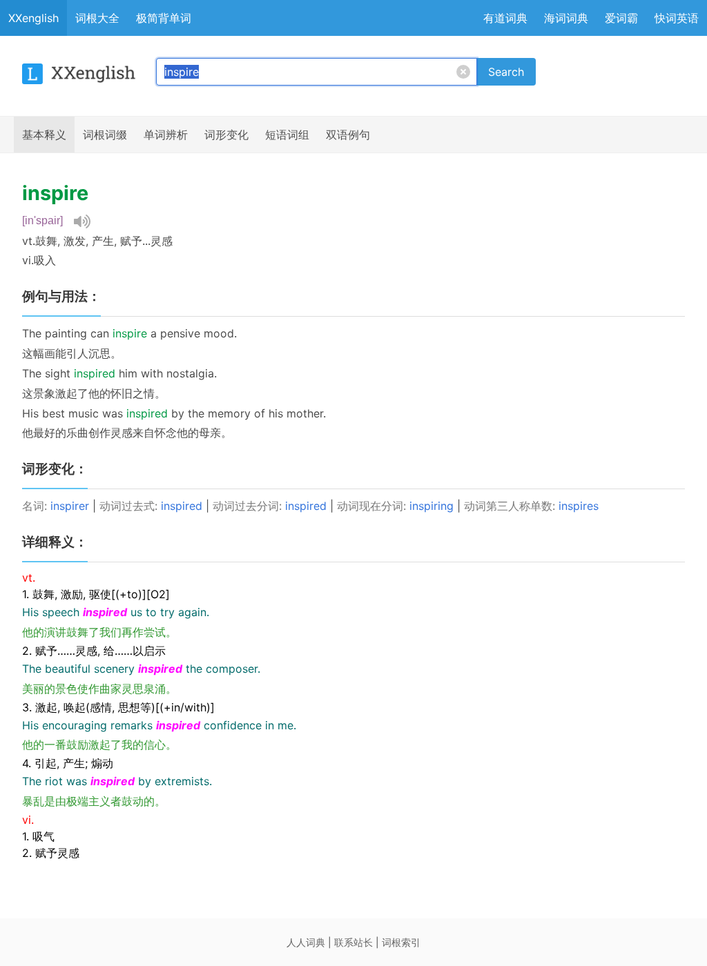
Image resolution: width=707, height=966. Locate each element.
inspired (181, 506)
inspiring (431, 506)
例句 (348, 134)
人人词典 (306, 942)
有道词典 (505, 18)
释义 (44, 134)
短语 (287, 134)
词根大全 (97, 18)
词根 (105, 134)
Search (506, 72)
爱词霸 (621, 18)
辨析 (166, 134)
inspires (579, 506)
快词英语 (677, 18)
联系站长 (353, 942)
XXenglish (33, 18)
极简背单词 (163, 18)
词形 (226, 134)
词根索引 (401, 942)
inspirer (69, 506)
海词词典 (566, 18)
